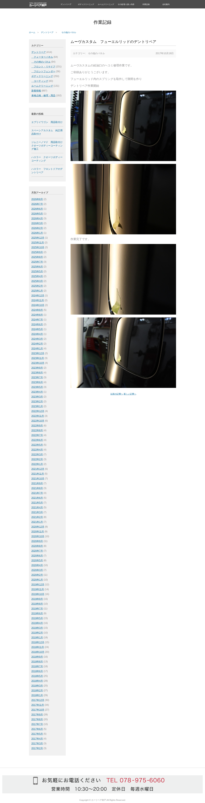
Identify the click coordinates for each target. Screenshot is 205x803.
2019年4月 (37, 623)
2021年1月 (37, 522)
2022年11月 (37, 416)
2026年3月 (37, 223)
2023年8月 (37, 372)
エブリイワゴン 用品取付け (47, 122)
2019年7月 (37, 608)
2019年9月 (37, 599)
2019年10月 (37, 594)
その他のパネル (67, 32)
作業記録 (146, 4)
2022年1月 (37, 464)
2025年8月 (37, 257)
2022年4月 (37, 449)
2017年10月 (37, 709)
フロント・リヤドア (43, 66)
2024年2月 (37, 343)
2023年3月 (37, 396)
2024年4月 (37, 334)
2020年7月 (37, 551)
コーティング (39, 81)
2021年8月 (37, 488)
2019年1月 (37, 637)
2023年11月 (37, 358)
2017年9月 (37, 714)
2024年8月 (37, 315)
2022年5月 (37, 445)
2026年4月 (37, 218)
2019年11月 (37, 589)
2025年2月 (37, 286)
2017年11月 (37, 705)
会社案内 (166, 4)
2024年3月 (37, 339)
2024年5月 (37, 329)
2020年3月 (37, 570)
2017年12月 (37, 700)
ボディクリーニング (86, 4)
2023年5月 (37, 387)
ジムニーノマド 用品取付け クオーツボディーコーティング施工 (47, 145)
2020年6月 (37, 555)
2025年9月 (37, 252)
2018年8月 (37, 661)
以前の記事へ (116, 394)
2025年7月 (37, 262)
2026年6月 (37, 209)
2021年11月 (37, 473)
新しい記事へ (130, 394)
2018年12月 (37, 642)
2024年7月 (37, 319)
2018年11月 (37, 647)
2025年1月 (37, 290)
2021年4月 (37, 507)
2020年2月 (37, 575)
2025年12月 (37, 237)
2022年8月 (37, 430)
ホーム (32, 32)
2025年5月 (37, 271)
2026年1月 (37, 233)
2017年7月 (37, 724)
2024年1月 (37, 348)
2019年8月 (37, 604)
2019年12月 (37, 584)
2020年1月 (37, 579)
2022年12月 (37, 411)
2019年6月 (37, 613)
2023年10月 (37, 363)
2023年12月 (37, 353)
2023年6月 (37, 382)
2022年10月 (37, 420)
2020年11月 (37, 531)
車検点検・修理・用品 (43, 95)
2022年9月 (37, 425)
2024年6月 (37, 324)
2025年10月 (37, 247)
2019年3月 (37, 628)
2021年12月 (37, 469)
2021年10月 (37, 478)
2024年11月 (37, 300)
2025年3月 (37, 281)
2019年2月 (37, 632)
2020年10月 (37, 536)
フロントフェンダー (43, 71)
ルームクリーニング (106, 4)
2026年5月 (37, 213)
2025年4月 (37, 276)
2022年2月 (37, 459)
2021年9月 (37, 483)
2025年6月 (37, 266)
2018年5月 (37, 676)
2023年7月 (37, 377)
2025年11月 (37, 242)
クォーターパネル (42, 57)
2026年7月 (37, 204)
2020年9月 (37, 541)
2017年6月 (37, 729)
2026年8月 (37, 199)
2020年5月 (37, 560)
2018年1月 (37, 695)
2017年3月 (37, 743)
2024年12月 (37, 295)
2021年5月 (37, 502)
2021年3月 (37, 512)
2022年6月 (37, 440)
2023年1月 (37, 406)
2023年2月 (37, 401)
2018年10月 (37, 652)
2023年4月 (37, 392)
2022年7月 (37, 435)
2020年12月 (37, 526)
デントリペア (66, 4)
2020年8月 (37, 546)
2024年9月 (37, 310)
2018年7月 (37, 666)
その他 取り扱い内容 (126, 4)
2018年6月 (37, 671)
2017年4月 (37, 738)
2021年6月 (37, 498)
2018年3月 (37, 685)
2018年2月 (37, 690)
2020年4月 (37, 565)
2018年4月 (37, 681)
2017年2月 (37, 748)
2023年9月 (37, 368)
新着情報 (36, 90)
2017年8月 (37, 719)
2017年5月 (37, 734)
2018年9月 (37, 656)
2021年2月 (37, 517)
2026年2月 (37, 228)
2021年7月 (37, 493)
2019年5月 (37, 618)
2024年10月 (37, 305)
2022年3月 (37, 454)
